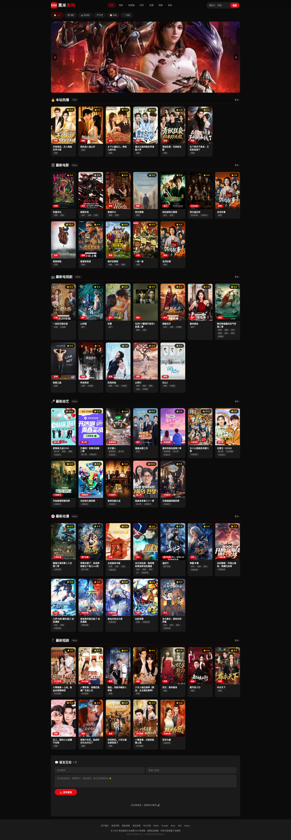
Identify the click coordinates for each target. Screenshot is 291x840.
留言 (170, 5)
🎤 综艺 (99, 15)
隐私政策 (126, 825)
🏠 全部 (57, 15)
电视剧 (131, 5)
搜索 (235, 5)
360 (179, 825)
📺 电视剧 (85, 15)
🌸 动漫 (113, 15)
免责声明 (115, 825)
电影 (121, 5)
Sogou (187, 825)
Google (164, 825)
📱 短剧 (126, 15)
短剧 (161, 5)
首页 (111, 5)
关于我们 (105, 825)
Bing (173, 825)
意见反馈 (136, 825)
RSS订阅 (147, 825)
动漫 (151, 5)
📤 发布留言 (66, 792)
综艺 (142, 5)
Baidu (156, 825)
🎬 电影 (70, 15)
